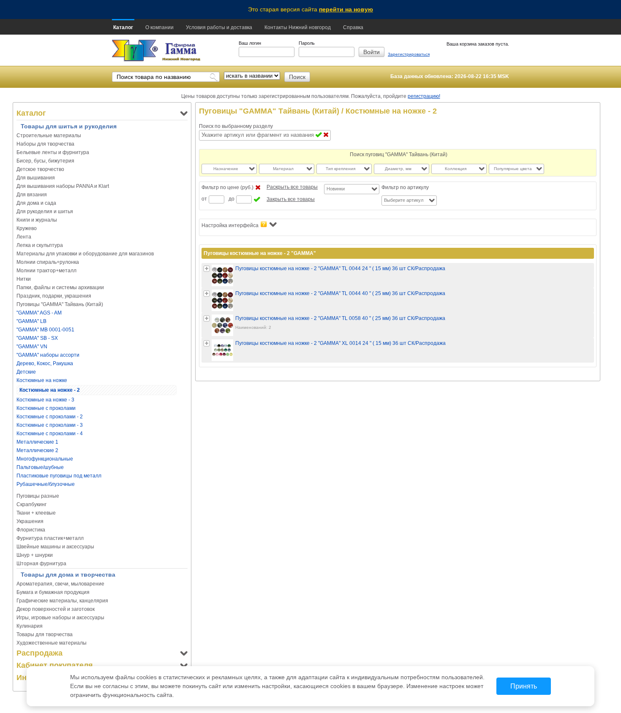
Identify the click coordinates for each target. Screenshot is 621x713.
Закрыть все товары (291, 199)
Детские (26, 372)
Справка (353, 27)
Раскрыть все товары (292, 187)
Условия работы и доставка (219, 27)
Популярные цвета (513, 168)
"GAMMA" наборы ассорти (47, 355)
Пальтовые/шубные (40, 467)
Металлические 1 (37, 442)
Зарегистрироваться (409, 54)
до (231, 199)
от (204, 199)
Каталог (123, 27)
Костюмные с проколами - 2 (49, 417)
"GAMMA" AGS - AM (39, 313)
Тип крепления (340, 168)
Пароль (307, 43)
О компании (159, 27)
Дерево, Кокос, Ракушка (44, 363)
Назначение (225, 168)
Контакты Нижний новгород (297, 27)
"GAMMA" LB (31, 321)
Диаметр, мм (398, 168)
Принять (523, 686)
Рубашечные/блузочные (45, 484)
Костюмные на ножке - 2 (49, 390)
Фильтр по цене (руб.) (227, 187)
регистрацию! (424, 96)
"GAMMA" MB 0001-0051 (45, 330)
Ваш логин (250, 43)
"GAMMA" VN (31, 347)
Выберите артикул (403, 200)
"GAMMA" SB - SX (37, 338)
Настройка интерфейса (230, 225)
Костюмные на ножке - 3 (45, 400)
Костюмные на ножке (41, 380)
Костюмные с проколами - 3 (49, 425)
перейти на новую (346, 9)
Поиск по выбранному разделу (236, 126)
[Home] (135, 51)
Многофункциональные (44, 459)
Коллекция (455, 168)
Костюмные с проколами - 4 (49, 433)
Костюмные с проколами (46, 408)
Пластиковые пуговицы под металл (58, 476)
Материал (283, 168)
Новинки (336, 188)
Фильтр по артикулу (405, 187)
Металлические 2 (37, 450)
